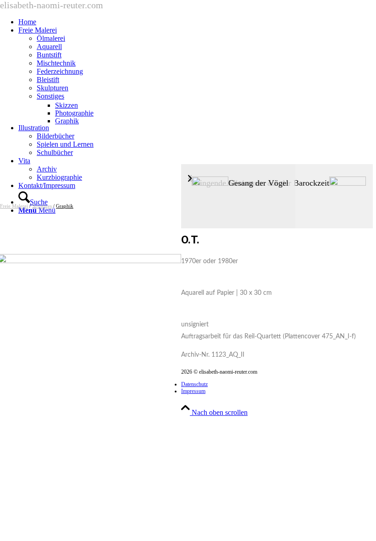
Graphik (64, 206)
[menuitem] (197, 22)
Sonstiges (42, 206)
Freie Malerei (14, 206)
